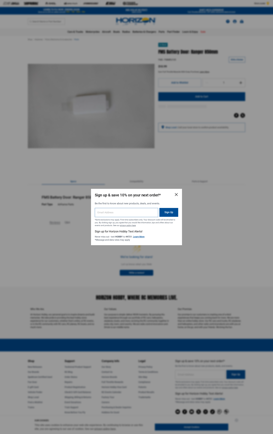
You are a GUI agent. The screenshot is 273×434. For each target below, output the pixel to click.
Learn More (139, 236)
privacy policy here (128, 225)
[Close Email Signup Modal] (176, 194)
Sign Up (168, 212)
